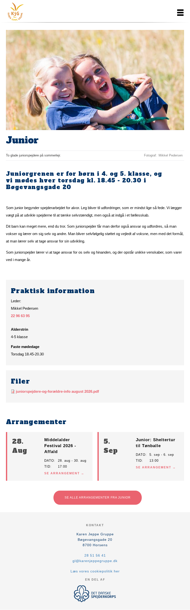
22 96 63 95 (20, 316)
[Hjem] (28, 11)
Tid (47, 466)
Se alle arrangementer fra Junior (98, 497)
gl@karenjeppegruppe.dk (95, 561)
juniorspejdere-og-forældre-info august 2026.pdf (57, 391)
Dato (49, 460)
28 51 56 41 (95, 555)
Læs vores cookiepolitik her (95, 571)
